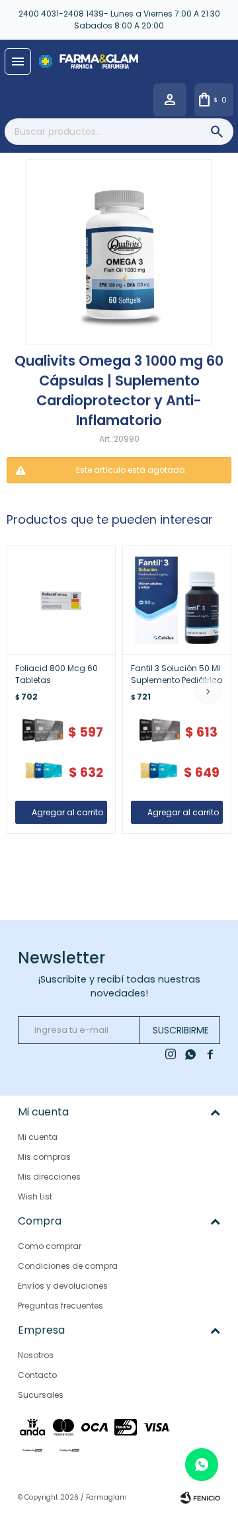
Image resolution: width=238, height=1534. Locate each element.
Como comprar (49, 1246)
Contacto (37, 1375)
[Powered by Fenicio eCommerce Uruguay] (200, 1498)
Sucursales (40, 1394)
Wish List (35, 1196)
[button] (208, 690)
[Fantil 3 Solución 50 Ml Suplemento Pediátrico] (177, 600)
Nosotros (36, 1355)
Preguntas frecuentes (60, 1305)
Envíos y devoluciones (63, 1285)
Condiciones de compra (68, 1266)
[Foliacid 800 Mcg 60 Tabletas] (61, 600)
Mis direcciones (49, 1176)
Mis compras (44, 1156)
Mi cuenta (38, 1137)
